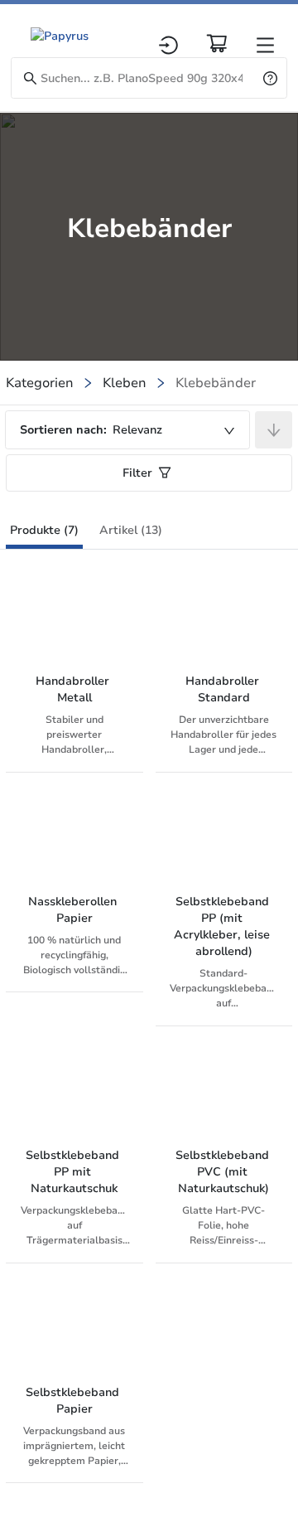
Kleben (125, 383)
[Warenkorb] (216, 43)
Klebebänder (215, 383)
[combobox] (127, 429)
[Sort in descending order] (273, 429)
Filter (137, 473)
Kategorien (40, 383)
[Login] (168, 45)
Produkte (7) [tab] (44, 530)
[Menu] (265, 45)
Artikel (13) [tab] (130, 530)
